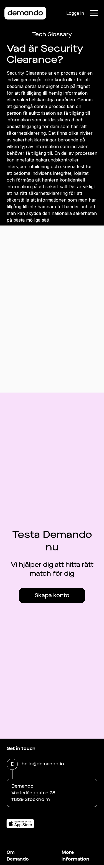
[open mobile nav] (94, 13)
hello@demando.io (43, 764)
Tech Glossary (52, 34)
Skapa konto (52, 595)
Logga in (75, 13)
